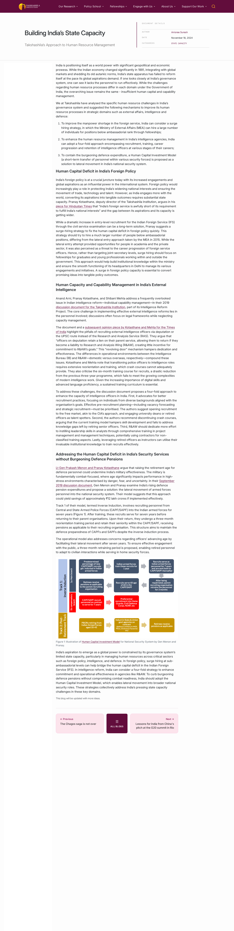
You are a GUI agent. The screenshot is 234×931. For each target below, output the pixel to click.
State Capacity (179, 43)
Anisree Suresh (179, 32)
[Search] (213, 6)
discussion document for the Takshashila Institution (90, 307)
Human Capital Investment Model (101, 641)
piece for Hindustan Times (74, 206)
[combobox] (213, 6)
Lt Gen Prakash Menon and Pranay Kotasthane (87, 467)
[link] (68, 6)
